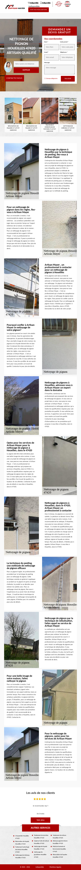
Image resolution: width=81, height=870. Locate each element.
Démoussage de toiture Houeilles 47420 (60, 842)
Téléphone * (64, 52)
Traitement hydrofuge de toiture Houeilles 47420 (22, 849)
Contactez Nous (14, 78)
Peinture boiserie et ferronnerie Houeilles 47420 (59, 849)
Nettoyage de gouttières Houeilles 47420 (40, 854)
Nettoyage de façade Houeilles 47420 (40, 848)
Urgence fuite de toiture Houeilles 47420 (41, 842)
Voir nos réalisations (38, 10)
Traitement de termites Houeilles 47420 (41, 837)
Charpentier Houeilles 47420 (22, 837)
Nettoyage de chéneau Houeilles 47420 (22, 856)
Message (47, 62)
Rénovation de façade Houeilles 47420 (22, 843)
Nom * (46, 42)
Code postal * (64, 42)
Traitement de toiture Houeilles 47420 (59, 837)
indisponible (34, 3)
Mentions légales (55, 867)
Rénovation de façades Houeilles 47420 (60, 856)
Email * (46, 52)
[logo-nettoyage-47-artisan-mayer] (15, 7)
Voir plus (40, 820)
